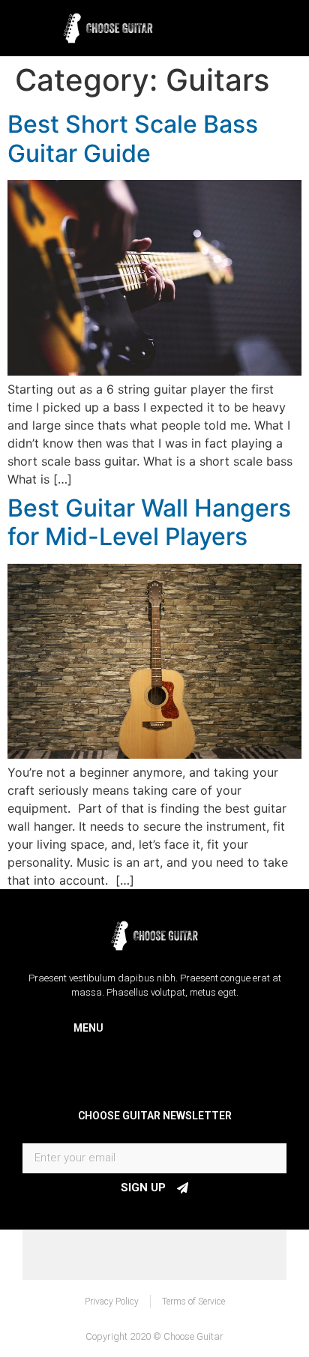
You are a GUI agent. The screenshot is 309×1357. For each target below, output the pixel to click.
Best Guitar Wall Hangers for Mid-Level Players (149, 522)
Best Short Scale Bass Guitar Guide (133, 138)
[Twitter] (154, 1255)
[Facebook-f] (120, 1255)
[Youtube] (189, 1255)
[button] (262, 24)
